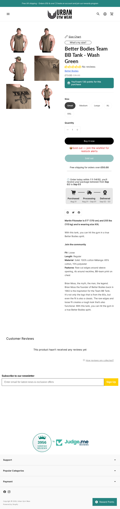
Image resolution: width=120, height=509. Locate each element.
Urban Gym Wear (24, 501)
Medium (83, 105)
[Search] (98, 14)
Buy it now (89, 141)
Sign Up (111, 382)
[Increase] (77, 129)
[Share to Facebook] (79, 212)
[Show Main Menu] (8, 14)
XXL (69, 113)
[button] (73, 66)
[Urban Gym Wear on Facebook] (4, 491)
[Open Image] (18, 40)
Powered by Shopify (10, 504)
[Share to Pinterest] (67, 212)
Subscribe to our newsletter (18, 376)
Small (70, 105)
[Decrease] (67, 129)
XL (108, 105)
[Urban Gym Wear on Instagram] (9, 491)
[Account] (105, 14)
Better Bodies (71, 71)
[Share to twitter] (73, 212)
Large (97, 105)
